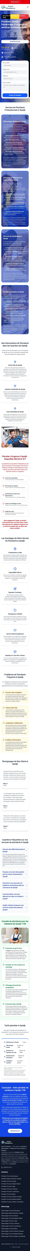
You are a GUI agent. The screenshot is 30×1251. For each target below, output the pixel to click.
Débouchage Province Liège (9, 1221)
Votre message (6, 82)
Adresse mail (6, 69)
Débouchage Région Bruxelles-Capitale (12, 1213)
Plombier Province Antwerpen (9, 1176)
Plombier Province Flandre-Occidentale (12, 1202)
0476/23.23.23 (15, 2)
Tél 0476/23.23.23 (15, 41)
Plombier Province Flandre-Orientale (11, 1196)
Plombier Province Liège (8, 1186)
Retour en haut (16, 1247)
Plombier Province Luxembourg (10, 1191)
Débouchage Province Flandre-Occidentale (13, 1236)
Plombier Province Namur (8, 1194)
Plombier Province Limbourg (9, 1189)
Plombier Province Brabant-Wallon (10, 1184)
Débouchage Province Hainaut (9, 1216)
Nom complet (6, 62)
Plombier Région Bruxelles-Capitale (11, 1178)
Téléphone (5, 76)
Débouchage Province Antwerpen (10, 1210)
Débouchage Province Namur (9, 1228)
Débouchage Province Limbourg (10, 1223)
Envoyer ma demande (15, 95)
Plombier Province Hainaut (8, 1181)
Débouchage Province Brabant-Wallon (11, 1218)
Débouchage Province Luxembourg (11, 1226)
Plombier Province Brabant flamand (11, 1199)
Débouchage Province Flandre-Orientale (12, 1231)
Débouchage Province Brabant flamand (12, 1234)
